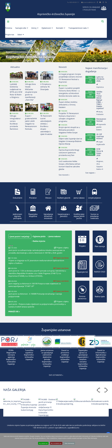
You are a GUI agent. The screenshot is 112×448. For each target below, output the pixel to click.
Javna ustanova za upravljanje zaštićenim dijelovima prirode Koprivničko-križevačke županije (47, 358)
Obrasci (48, 198)
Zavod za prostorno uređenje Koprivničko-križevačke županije (65, 356)
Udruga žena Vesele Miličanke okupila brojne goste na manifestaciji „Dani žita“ (31, 92)
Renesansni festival (101, 120)
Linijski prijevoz (94, 198)
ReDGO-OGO (99, 272)
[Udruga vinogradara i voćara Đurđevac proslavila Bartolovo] (16, 107)
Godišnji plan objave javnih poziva (79, 216)
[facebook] (97, 2)
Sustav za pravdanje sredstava (94, 216)
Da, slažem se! (43, 443)
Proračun (33, 198)
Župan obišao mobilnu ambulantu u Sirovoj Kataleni (68, 104)
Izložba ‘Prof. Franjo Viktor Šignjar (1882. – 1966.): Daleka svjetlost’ (100, 100)
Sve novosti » (64, 175)
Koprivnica (100, 87)
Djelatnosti (46, 28)
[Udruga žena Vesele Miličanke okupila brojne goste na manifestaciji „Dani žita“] (31, 75)
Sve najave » (90, 173)
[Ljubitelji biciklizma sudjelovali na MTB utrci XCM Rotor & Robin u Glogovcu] (16, 75)
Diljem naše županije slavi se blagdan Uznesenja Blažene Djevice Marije (70, 141)
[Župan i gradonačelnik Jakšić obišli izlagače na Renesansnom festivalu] (31, 107)
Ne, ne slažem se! (56, 443)
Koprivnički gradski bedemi (101, 127)
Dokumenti (17, 198)
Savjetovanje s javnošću (64, 215)
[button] (106, 390)
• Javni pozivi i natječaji (19, 236)
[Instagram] (103, 2)
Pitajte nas (9, 34)
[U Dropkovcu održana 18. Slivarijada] (46, 75)
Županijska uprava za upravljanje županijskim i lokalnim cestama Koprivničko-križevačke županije (83, 359)
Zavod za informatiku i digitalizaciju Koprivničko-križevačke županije (100, 356)
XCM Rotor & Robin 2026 (99, 152)
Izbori (19, 34)
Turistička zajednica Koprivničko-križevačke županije (29, 355)
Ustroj (33, 28)
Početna (8, 28)
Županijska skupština (32, 215)
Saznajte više (20, 28)
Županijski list (82, 272)
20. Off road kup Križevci (100, 136)
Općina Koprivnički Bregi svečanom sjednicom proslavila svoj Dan (69, 152)
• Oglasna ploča (38, 236)
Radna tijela (100, 296)
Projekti (82, 246)
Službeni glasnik (63, 198)
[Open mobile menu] (7, 21)
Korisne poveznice (82, 297)
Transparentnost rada (77, 28)
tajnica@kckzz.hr (60, 428)
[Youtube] (100, 2)
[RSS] (106, 2)
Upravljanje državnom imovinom (48, 216)
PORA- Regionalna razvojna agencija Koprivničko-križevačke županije (11, 357)
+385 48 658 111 (74, 2)
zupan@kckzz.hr (73, 428)
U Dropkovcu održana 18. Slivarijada (45, 87)
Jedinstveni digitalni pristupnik (17, 216)
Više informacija (69, 443)
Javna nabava (79, 198)
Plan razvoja (100, 246)
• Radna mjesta (38, 241)
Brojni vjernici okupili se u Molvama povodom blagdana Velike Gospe (69, 130)
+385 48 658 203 (39, 428)
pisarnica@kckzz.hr (89, 2)
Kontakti (59, 28)
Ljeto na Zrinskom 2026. (100, 79)
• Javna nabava (53, 236)
